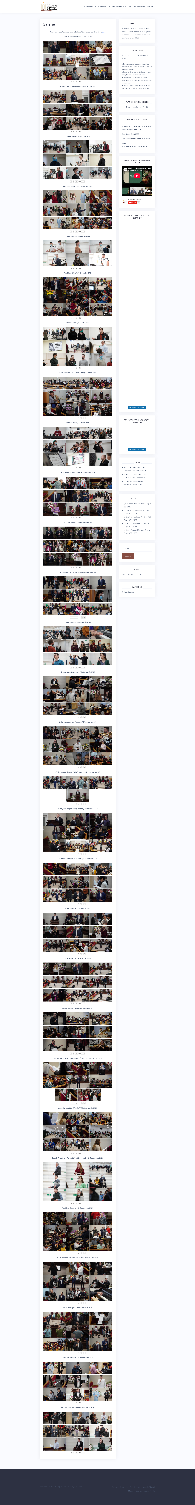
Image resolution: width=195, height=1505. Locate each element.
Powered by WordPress (49, 1487)
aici (103, 32)
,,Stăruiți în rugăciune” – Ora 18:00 (137, 517)
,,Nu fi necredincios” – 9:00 (134, 504)
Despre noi (88, 6)
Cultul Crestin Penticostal (134, 478)
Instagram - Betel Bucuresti (135, 474)
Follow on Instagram (138, 407)
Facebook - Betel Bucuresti (135, 471)
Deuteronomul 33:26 (130, 38)
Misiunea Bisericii (119, 6)
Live (129, 6)
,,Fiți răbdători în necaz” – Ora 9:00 (137, 524)
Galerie (133, 1487)
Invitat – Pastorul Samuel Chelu (137, 530)
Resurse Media (139, 6)
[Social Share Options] (124, 250)
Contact (150, 6)
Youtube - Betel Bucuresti (134, 467)
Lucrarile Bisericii (102, 6)
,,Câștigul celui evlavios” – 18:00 (136, 510)
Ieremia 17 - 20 (142, 107)
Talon (69, 1487)
